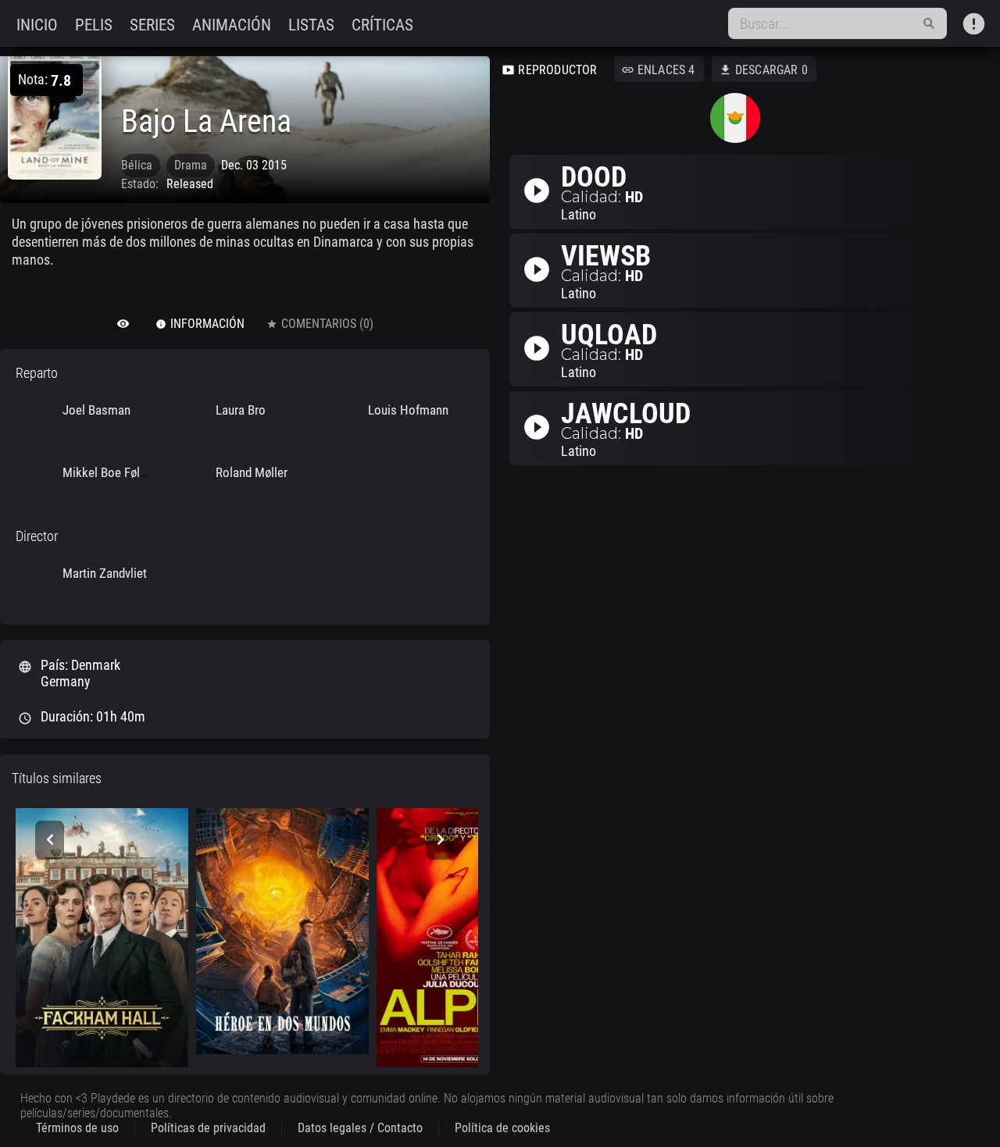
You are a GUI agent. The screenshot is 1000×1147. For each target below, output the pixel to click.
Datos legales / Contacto (360, 1127)
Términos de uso (77, 1127)
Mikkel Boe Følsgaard (118, 472)
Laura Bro (241, 410)
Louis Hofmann (408, 410)
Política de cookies (502, 1127)
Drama (190, 165)
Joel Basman (96, 410)
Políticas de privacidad (208, 1127)
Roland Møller (252, 472)
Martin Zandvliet (104, 573)
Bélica (136, 165)
